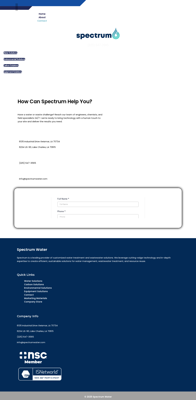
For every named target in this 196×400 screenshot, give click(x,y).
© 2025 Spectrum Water (98, 396)
